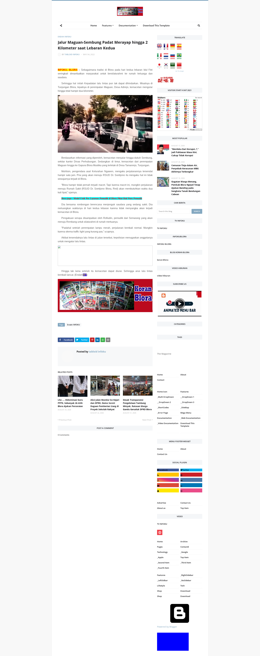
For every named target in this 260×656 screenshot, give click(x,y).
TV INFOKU (162, 228)
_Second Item (163, 562)
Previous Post (65, 419)
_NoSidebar (185, 580)
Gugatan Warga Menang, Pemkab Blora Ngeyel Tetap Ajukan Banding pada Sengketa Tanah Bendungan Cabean (185, 188)
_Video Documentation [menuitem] (167, 423)
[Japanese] (160, 67)
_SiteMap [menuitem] (184, 407)
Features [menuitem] (107, 25)
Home (160, 374)
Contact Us (162, 454)
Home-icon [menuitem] (162, 391)
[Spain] (180, 48)
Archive (183, 541)
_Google (184, 552)
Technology (162, 552)
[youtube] (168, 485)
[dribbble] (191, 490)
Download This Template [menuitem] (156, 25)
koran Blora (162, 259)
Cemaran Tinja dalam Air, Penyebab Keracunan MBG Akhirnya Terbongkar (185, 168)
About (183, 374)
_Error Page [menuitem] (162, 412)
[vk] (191, 480)
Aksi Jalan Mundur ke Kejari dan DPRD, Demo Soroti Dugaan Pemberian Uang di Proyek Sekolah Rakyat (104, 404)
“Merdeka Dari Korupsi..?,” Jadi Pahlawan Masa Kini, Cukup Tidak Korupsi (185, 152)
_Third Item (185, 562)
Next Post (146, 419)
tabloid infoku (72, 54)
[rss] (168, 475)
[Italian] (160, 58)
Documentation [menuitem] (127, 25)
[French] (167, 48)
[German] (173, 48)
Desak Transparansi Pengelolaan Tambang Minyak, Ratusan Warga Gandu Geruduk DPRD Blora (137, 404)
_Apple (160, 557)
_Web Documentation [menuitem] (190, 418)
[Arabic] (173, 67)
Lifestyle (161, 585)
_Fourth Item (163, 568)
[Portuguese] (180, 58)
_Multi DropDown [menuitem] (165, 397)
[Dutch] (167, 58)
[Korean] (167, 67)
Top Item (184, 508)
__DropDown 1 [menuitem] (187, 397)
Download (185, 591)
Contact (160, 380)
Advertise (161, 502)
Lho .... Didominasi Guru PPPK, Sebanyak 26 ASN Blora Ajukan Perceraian (70, 403)
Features (161, 575)
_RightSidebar (186, 575)
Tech (182, 585)
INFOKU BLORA (164, 244)
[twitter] (191, 470)
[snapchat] (168, 490)
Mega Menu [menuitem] (185, 412)
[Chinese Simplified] (180, 67)
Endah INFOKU (64, 36)
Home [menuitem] (93, 25)
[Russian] (173, 58)
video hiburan (163, 275)
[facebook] (168, 470)
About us (161, 508)
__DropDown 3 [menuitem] (187, 402)
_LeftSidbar (162, 580)
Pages (159, 546)
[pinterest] (191, 433)
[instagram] (168, 433)
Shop (159, 591)
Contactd (184, 546)
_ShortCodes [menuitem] (163, 407)
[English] (160, 48)
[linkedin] (191, 485)
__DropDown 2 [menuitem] (164, 402)
